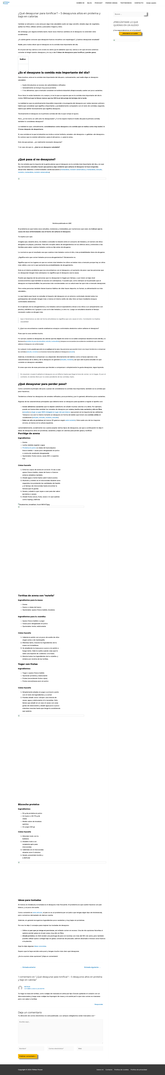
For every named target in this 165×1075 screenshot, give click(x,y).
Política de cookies (121, 1070)
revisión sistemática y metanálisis (82, 169)
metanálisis (65, 169)
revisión (21, 172)
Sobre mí (100, 1070)
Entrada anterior (28, 967)
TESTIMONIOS (126, 3)
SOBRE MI (80, 3)
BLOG (89, 3)
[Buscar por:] (130, 14)
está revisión (70, 420)
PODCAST (99, 3)
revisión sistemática (41, 172)
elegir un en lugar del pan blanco (50, 412)
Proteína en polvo (29, 448)
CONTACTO (138, 3)
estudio (99, 169)
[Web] (90, 1049)
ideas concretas (40, 946)
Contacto (108, 1070)
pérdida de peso (31, 341)
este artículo (37, 912)
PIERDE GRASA (111, 3)
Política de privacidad (139, 1070)
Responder (99, 1004)
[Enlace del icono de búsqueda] (160, 3)
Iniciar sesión (151, 3)
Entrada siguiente (92, 967)
